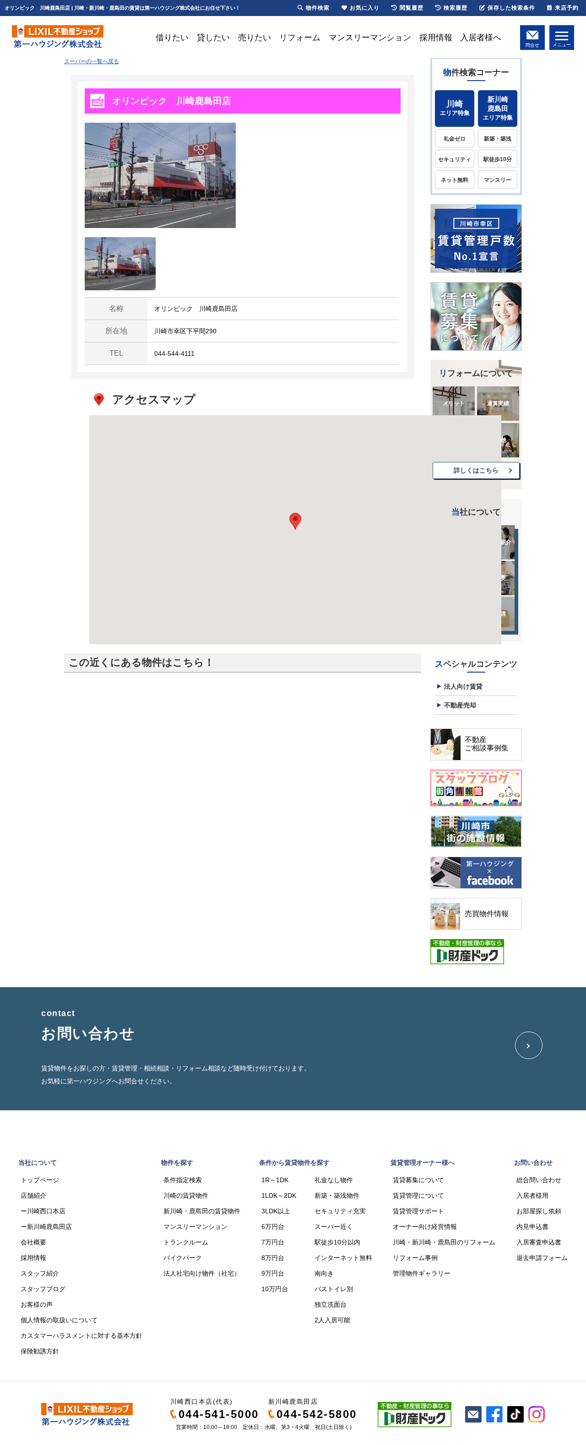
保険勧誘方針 (40, 1351)
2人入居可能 (332, 1320)
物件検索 (318, 8)
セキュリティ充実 (340, 1211)
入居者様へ (480, 37)
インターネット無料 (343, 1257)
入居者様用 (532, 1195)
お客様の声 (37, 1304)
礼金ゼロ (455, 139)
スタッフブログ (43, 1289)
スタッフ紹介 (40, 1273)
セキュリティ (454, 159)
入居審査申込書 (538, 1242)
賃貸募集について (418, 1180)
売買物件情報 (487, 914)
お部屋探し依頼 (538, 1211)
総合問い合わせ (538, 1180)
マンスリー (497, 180)
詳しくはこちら (476, 470)
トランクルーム (185, 1242)
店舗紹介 (33, 1195)
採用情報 (435, 37)
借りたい (172, 37)
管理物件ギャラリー (421, 1273)
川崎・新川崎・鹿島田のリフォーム (444, 1242)
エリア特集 (455, 107)
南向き (324, 1273)
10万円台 (274, 1289)
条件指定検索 (182, 1180)
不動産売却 (460, 705)
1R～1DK (274, 1180)
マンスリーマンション (370, 37)
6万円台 (272, 1226)
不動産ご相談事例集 (487, 744)
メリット (454, 403)
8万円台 (272, 1257)
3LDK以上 (275, 1211)
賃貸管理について (418, 1195)
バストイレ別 (334, 1289)
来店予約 (567, 8)
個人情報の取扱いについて (59, 1320)
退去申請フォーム (542, 1257)
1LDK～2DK (278, 1195)
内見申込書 (532, 1226)
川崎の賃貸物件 (185, 1195)
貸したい (213, 37)
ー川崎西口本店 (43, 1211)
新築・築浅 (497, 139)
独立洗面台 (331, 1304)
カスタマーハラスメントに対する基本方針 (81, 1335)
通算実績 (498, 403)
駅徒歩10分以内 (337, 1242)
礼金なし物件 (334, 1180)
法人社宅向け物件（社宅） (201, 1273)
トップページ (40, 1180)
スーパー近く (334, 1226)
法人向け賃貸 (463, 686)
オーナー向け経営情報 (425, 1226)
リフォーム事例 (415, 1257)
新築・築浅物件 (337, 1195)
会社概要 (33, 1242)
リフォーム (299, 37)
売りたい (254, 37)
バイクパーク (182, 1257)
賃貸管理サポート (418, 1211)
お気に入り (365, 8)
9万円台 (272, 1273)
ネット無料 (454, 180)
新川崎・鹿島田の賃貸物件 (201, 1211)
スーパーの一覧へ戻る (91, 61)
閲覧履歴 (411, 8)
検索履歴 (455, 8)
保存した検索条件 (511, 8)
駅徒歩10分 (497, 159)
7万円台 (272, 1242)
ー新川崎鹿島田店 (46, 1226)
